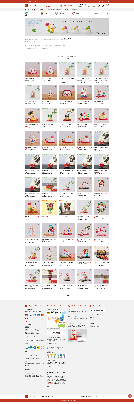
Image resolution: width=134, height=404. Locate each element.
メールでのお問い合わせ (96, 310)
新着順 (75, 56)
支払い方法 (48, 9)
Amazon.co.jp (29, 329)
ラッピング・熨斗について (57, 9)
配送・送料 (41, 9)
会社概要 (67, 9)
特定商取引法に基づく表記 (93, 396)
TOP (26, 15)
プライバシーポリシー (104, 396)
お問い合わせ (74, 9)
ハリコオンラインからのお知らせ (31, 1)
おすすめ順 (67, 56)
